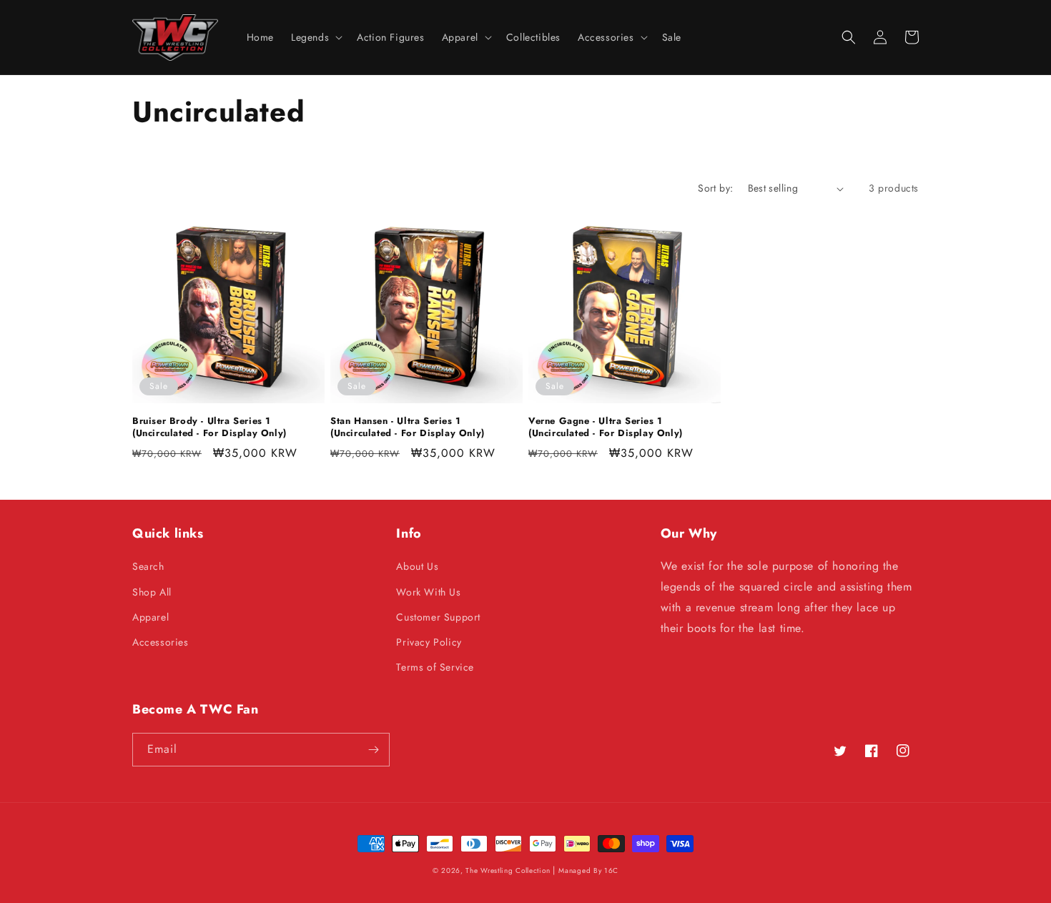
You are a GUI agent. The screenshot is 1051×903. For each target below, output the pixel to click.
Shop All (152, 592)
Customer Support (438, 617)
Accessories (160, 642)
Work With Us (428, 592)
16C (611, 870)
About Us (417, 566)
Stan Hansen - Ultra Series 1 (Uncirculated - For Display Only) (407, 427)
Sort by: (715, 188)
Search (148, 566)
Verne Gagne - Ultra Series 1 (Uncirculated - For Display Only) (605, 427)
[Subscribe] (373, 749)
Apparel (150, 617)
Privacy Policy (428, 642)
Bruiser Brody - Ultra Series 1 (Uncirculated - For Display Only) (209, 427)
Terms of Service (435, 667)
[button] (315, 37)
